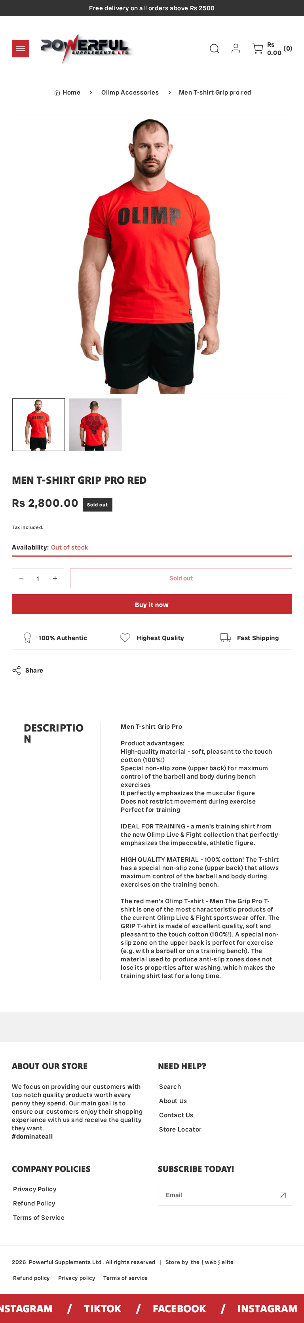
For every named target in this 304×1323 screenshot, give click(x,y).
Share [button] (34, 670)
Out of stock (50, 547)
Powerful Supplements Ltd (65, 1262)
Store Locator (180, 1129)
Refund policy (31, 1277)
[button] (20, 48)
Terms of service (125, 1277)
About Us (173, 1101)
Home (71, 92)
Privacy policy (76, 1277)
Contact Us (176, 1115)
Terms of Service (39, 1217)
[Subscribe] (283, 1195)
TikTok (93, 1308)
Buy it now (152, 605)
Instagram (258, 1308)
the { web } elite (212, 1262)
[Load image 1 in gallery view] (38, 424)
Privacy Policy (34, 1189)
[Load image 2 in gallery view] (95, 424)
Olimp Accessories (130, 92)
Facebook (170, 1308)
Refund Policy (34, 1203)
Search (170, 1086)
